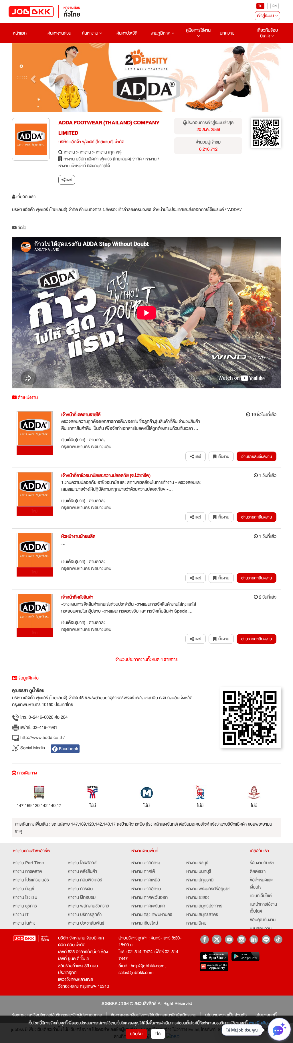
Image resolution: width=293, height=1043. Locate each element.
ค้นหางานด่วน (59, 33)
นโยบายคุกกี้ (266, 1015)
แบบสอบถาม (261, 928)
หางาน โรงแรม (25, 897)
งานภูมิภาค (161, 33)
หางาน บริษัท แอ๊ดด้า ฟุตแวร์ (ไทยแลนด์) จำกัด (103, 159)
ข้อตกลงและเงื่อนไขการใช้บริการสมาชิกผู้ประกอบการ (57, 1015)
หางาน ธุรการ (25, 906)
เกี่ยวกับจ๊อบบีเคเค (267, 33)
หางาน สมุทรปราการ (204, 906)
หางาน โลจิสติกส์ (82, 862)
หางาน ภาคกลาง (145, 862)
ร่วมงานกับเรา (262, 862)
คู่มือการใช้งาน (198, 30)
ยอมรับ (136, 1034)
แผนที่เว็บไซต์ (261, 895)
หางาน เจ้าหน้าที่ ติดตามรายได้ (84, 165)
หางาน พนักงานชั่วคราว (88, 906)
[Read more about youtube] (229, 939)
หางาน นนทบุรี (198, 871)
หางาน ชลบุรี (197, 862)
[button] (32, 77)
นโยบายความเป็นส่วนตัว (226, 1015)
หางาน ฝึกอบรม (82, 897)
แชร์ (69, 179)
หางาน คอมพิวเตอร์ (85, 880)
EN (274, 6)
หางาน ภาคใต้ (143, 871)
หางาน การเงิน (80, 888)
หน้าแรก (20, 33)
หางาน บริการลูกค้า (85, 914)
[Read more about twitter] (216, 939)
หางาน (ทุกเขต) (109, 152)
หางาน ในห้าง (24, 923)
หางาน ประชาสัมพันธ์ (86, 923)
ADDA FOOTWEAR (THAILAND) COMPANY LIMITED (109, 127)
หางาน (69, 152)
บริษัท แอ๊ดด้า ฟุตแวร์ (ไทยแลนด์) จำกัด (91, 141)
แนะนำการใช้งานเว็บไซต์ (263, 908)
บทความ (227, 33)
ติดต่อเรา (258, 871)
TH (260, 6)
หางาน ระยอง (197, 897)
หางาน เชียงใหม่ (144, 923)
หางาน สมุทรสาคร (202, 914)
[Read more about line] (266, 939)
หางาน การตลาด (27, 871)
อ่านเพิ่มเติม (258, 1023)
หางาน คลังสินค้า (82, 871)
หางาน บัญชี (23, 888)
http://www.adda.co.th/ (42, 737)
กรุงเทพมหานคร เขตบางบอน (86, 446)
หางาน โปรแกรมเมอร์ (31, 880)
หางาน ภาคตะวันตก (148, 906)
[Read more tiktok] (278, 939)
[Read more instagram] (241, 939)
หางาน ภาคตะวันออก (149, 897)
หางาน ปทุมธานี (199, 880)
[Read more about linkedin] (253, 939)
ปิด (158, 1034)
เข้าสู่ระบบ (266, 15)
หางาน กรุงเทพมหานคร (151, 914)
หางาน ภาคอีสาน (146, 888)
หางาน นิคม (196, 923)
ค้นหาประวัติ (126, 33)
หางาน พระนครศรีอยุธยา (208, 888)
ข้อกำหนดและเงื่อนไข (261, 883)
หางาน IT (21, 914)
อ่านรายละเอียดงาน (256, 456)
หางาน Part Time (28, 862)
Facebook (68, 748)
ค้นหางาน (90, 33)
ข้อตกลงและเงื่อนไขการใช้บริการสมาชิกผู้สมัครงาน (153, 1015)
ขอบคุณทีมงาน (263, 919)
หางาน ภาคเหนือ (145, 880)
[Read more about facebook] (204, 939)
